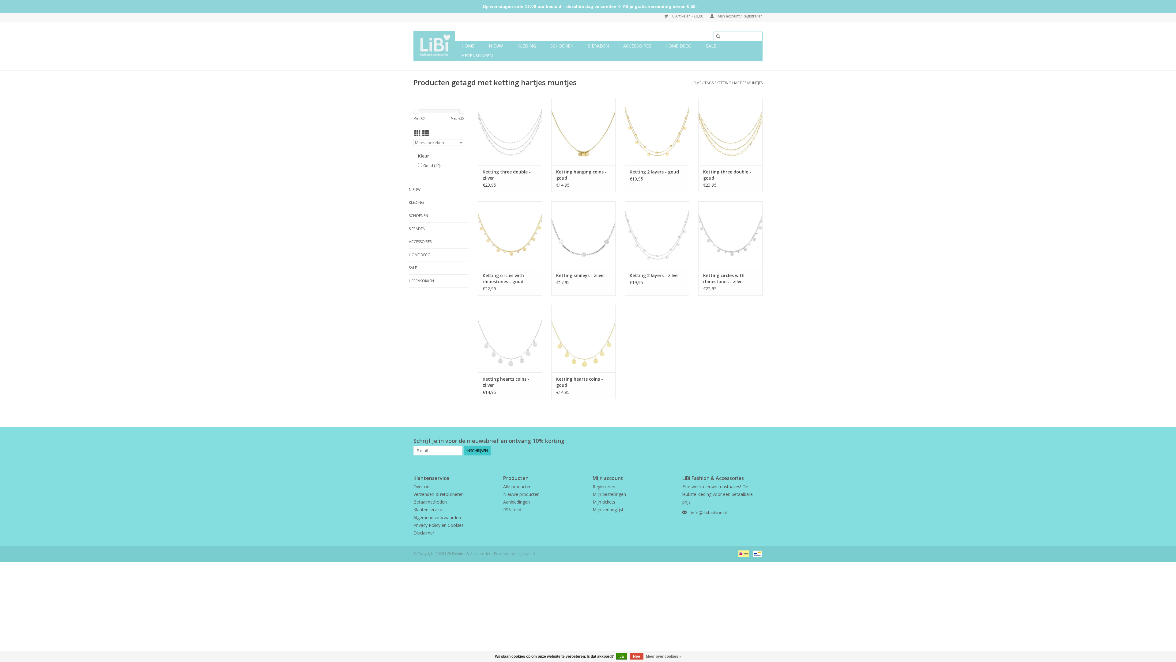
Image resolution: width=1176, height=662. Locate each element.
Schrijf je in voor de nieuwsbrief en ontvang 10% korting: (489, 441)
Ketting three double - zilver (507, 175)
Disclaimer (423, 533)
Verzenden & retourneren (438, 494)
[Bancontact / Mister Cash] (756, 553)
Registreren (604, 486)
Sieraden (598, 46)
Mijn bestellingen (609, 494)
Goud (431, 165)
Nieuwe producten (521, 494)
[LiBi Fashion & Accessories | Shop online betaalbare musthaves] (434, 46)
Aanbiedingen (516, 502)
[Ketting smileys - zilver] (583, 235)
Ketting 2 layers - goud (654, 172)
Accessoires (637, 46)
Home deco (678, 46)
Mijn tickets (604, 502)
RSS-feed (512, 509)
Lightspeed (525, 553)
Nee (636, 656)
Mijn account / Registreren (740, 16)
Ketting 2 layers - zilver (654, 275)
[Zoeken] (718, 36)
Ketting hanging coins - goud (581, 175)
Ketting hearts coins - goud (579, 382)
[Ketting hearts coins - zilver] (510, 338)
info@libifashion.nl (709, 513)
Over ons (422, 486)
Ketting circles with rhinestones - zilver (723, 278)
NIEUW (496, 46)
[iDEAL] (743, 553)
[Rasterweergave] (417, 133)
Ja (622, 656)
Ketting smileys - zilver (580, 275)
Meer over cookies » (663, 656)
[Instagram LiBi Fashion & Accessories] (758, 441)
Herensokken (477, 56)
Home (468, 46)
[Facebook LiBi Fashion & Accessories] (747, 441)
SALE (711, 46)
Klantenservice (427, 509)
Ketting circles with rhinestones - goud (503, 278)
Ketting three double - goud (727, 175)
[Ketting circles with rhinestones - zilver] (730, 235)
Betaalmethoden (430, 502)
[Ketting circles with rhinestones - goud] (510, 235)
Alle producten (517, 486)
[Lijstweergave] (425, 133)
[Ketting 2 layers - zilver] (657, 235)
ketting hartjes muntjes (740, 83)
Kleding (526, 46)
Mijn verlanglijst (608, 509)
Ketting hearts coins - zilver (506, 382)
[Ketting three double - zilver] (510, 131)
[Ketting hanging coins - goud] (583, 131)
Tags (709, 83)
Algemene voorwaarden (437, 517)
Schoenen (562, 46)
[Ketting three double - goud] (730, 131)
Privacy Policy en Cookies (438, 525)
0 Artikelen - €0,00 (687, 16)
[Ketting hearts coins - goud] (583, 338)
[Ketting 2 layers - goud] (657, 131)
